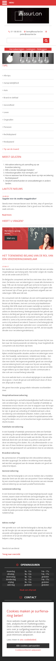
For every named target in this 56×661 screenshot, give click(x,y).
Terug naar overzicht (11, 554)
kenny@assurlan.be (34, 31)
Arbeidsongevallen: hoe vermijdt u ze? (21, 172)
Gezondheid (9, 105)
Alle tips (7, 75)
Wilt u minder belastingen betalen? (19, 170)
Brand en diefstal (11, 97)
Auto (6, 90)
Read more (6, 215)
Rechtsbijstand (10, 134)
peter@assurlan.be (28, 34)
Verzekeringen (16, 49)
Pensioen (7, 127)
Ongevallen (8, 119)
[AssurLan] (28, 15)
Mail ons (11, 238)
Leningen (30, 49)
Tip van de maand (11, 149)
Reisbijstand (9, 141)
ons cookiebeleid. (28, 639)
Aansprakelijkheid (11, 83)
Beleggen (42, 49)
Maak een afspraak (28, 590)
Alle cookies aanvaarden (28, 645)
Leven (6, 112)
